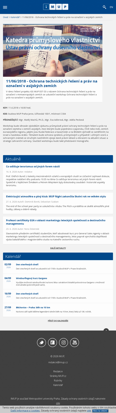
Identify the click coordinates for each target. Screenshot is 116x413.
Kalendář (15, 17)
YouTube (74, 342)
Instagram (63, 342)
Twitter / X (41, 342)
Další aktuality (58, 248)
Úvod (5, 17)
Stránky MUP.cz (58, 376)
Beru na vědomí (100, 411)
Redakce (58, 371)
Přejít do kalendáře (58, 320)
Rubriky (58, 380)
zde (89, 410)
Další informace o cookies (25, 410)
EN (111, 7)
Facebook (52, 342)
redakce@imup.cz (58, 362)
